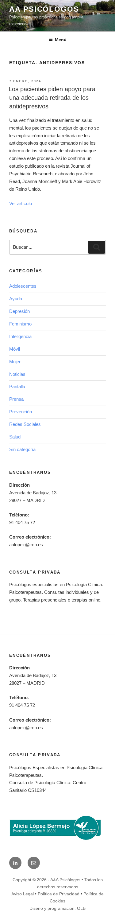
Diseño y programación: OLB (57, 908)
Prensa (16, 399)
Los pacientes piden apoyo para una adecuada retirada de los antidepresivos (52, 98)
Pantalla (17, 386)
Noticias (17, 374)
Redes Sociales (25, 424)
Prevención (20, 411)
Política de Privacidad (58, 893)
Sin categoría (22, 449)
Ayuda (15, 298)
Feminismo (20, 323)
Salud (15, 436)
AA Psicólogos (44, 9)
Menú (61, 39)
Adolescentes (22, 286)
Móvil (14, 349)
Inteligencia (20, 336)
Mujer (15, 361)
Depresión (19, 311)
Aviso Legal (22, 893)
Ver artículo (20, 203)
